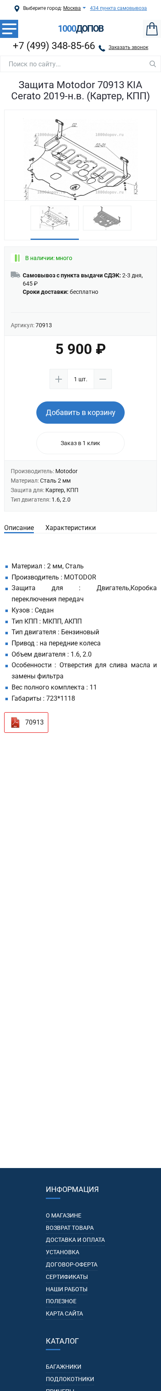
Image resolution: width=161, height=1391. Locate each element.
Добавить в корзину (81, 412)
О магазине (63, 1215)
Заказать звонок (128, 47)
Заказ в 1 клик (80, 443)
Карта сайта (64, 1313)
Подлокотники (70, 1379)
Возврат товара (70, 1227)
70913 (34, 722)
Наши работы (67, 1289)
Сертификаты (67, 1277)
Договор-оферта (71, 1264)
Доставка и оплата (75, 1239)
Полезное (61, 1301)
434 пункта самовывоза (118, 8)
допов (80, 28)
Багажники (63, 1366)
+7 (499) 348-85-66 (54, 45)
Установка (62, 1252)
